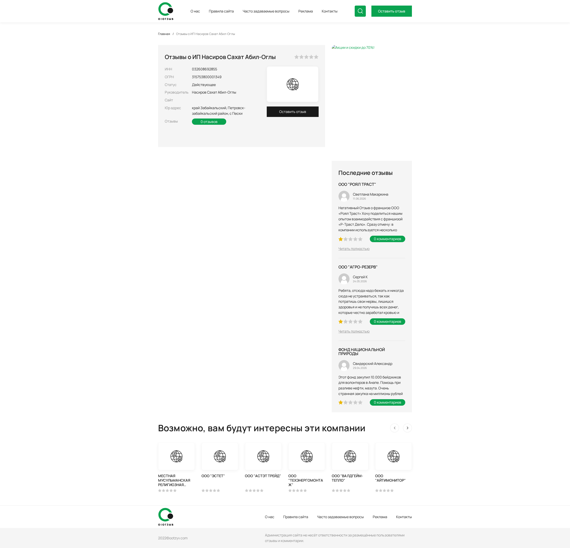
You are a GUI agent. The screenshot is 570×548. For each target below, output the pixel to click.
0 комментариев (387, 238)
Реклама (380, 516)
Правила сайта (295, 516)
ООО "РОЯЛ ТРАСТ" (357, 184)
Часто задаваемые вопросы (340, 516)
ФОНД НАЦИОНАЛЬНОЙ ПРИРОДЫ (361, 352)
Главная (164, 34)
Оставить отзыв (391, 11)
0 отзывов (209, 121)
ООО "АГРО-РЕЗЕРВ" (358, 267)
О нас (269, 516)
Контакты (404, 516)
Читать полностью (354, 248)
